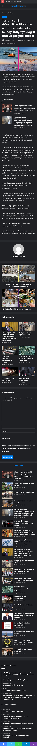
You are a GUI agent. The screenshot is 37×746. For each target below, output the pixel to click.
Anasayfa (6, 13)
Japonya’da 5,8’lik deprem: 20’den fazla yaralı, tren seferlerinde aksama (24, 542)
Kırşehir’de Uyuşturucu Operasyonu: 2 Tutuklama (7, 359)
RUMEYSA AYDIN (9, 40)
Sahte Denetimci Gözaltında (8, 379)
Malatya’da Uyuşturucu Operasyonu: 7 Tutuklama (23, 641)
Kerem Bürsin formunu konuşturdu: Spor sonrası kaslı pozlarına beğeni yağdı (24, 532)
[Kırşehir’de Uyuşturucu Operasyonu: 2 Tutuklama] (10, 350)
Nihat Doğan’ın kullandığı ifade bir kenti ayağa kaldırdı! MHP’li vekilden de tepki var (24, 108)
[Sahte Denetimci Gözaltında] (10, 371)
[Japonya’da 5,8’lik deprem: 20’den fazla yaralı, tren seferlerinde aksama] (7, 542)
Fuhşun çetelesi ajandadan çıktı (25, 334)
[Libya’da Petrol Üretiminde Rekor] (7, 634)
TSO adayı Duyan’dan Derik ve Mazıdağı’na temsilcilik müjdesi (24, 616)
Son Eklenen (18, 466)
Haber (12, 13)
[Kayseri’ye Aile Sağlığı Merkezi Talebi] (7, 625)
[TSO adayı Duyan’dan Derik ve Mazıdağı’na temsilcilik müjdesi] (7, 616)
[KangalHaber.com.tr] (18, 6)
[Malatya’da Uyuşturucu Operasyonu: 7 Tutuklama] (7, 643)
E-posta (4, 431)
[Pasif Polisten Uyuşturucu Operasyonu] (27, 371)
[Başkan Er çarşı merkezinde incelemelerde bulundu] (7, 572)
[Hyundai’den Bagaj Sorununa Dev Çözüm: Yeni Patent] (7, 523)
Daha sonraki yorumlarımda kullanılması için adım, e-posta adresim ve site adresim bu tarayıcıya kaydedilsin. (18, 448)
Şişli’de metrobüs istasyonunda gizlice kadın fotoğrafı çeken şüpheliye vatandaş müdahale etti (24, 513)
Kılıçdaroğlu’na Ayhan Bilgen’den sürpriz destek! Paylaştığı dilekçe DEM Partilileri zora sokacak (9, 336)
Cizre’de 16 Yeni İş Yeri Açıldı (13, 1)
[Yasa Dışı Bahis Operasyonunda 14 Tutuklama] (27, 350)
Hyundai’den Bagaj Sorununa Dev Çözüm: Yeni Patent (24, 523)
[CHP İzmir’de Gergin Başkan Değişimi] (7, 651)
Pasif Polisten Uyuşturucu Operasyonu (24, 380)
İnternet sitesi (6, 438)
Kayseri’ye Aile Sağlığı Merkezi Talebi (22, 624)
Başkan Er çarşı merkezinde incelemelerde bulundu (24, 570)
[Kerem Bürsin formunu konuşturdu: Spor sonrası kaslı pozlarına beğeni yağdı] (7, 533)
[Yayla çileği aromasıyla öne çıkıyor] (7, 486)
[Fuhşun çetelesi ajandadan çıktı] (27, 326)
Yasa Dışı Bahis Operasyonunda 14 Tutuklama (26, 358)
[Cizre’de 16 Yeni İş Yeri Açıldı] (7, 495)
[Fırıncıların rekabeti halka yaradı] (7, 503)
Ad (3, 423)
